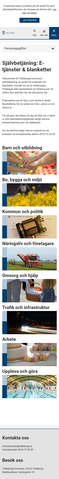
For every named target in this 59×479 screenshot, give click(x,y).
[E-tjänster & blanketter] (8, 33)
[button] (29, 159)
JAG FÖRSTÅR (29, 20)
